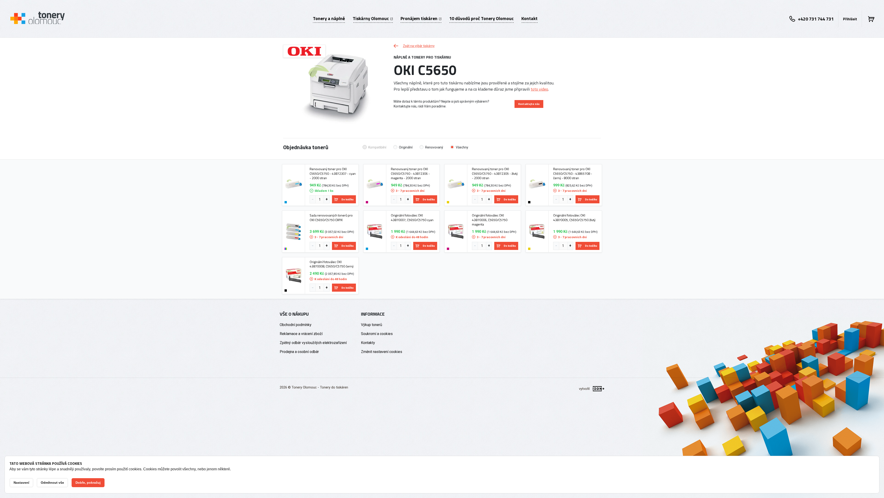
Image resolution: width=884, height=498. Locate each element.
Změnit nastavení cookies (381, 352)
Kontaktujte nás (529, 104)
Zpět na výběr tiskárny (419, 46)
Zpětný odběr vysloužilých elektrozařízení (313, 343)
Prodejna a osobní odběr (299, 352)
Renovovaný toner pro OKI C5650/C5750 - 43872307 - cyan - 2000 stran (333, 173)
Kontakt (529, 18)
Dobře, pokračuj (88, 482)
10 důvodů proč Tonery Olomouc (481, 18)
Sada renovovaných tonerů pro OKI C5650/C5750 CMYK (331, 217)
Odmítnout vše (52, 482)
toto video (539, 89)
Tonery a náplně (329, 18)
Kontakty (368, 343)
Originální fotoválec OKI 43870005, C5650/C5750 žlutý (574, 217)
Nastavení (21, 482)
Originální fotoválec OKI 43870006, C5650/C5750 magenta (489, 220)
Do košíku (347, 199)
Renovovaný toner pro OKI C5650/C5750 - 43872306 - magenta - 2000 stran (410, 173)
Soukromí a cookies (377, 334)
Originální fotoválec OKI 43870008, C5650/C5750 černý (332, 264)
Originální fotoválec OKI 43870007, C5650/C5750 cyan (412, 217)
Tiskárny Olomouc (371, 18)
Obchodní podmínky (295, 325)
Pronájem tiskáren (419, 18)
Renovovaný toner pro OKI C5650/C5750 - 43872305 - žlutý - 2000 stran (495, 173)
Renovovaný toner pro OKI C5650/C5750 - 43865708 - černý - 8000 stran (572, 173)
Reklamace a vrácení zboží (301, 334)
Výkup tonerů (371, 325)
